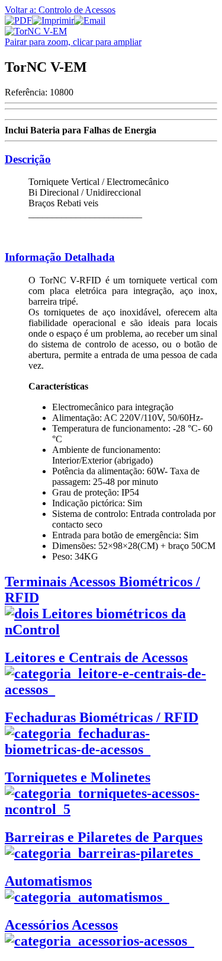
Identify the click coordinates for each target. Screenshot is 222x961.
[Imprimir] (53, 20)
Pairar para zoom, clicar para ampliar (73, 42)
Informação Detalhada (60, 257)
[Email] (89, 20)
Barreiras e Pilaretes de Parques (103, 837)
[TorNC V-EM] (36, 31)
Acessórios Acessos (61, 925)
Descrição (28, 159)
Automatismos (48, 881)
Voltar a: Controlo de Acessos (60, 10)
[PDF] (18, 20)
